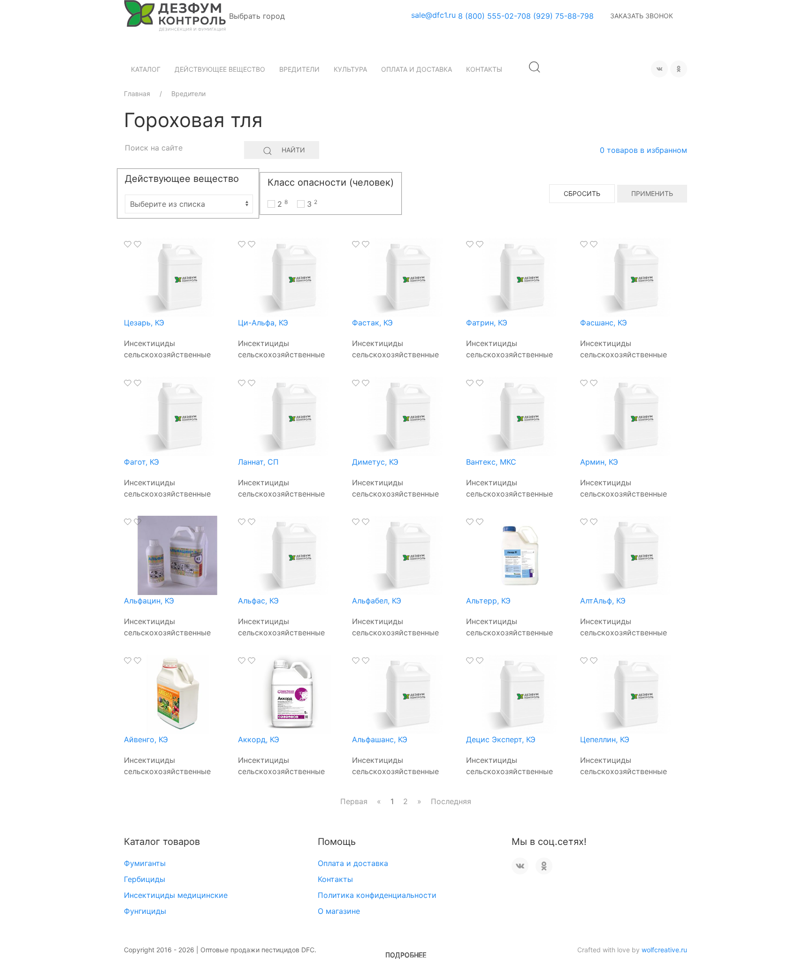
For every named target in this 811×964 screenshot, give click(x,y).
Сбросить (582, 193)
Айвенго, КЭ (146, 739)
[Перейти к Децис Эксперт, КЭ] (519, 693)
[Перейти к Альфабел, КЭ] (405, 554)
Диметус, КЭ (375, 462)
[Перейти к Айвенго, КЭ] (177, 693)
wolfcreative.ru (664, 950)
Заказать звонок (641, 16)
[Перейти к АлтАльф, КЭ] (633, 554)
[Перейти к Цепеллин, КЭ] (633, 693)
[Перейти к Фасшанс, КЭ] (633, 276)
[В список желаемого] (127, 244)
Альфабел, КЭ (376, 600)
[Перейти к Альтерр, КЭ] (519, 554)
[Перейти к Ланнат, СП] (291, 415)
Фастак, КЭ (372, 322)
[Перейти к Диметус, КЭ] (405, 415)
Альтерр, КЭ (488, 600)
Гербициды (144, 879)
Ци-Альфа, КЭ (263, 322)
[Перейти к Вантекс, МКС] (519, 415)
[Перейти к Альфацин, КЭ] (177, 554)
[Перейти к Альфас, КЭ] (291, 554)
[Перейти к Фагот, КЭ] (177, 415)
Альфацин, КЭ (149, 600)
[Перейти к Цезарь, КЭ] (177, 276)
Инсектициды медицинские (176, 895)
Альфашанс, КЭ (379, 739)
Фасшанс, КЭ (603, 322)
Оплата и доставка (416, 69)
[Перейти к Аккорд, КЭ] (291, 693)
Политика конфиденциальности (377, 895)
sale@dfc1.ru (433, 15)
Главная (137, 94)
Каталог (146, 69)
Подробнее (405, 955)
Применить (652, 193)
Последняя (451, 801)
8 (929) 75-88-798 (560, 16)
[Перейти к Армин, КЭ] (633, 415)
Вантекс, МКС (491, 462)
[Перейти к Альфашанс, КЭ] (405, 693)
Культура (350, 69)
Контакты (484, 69)
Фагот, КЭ (141, 462)
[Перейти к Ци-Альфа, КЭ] (291, 276)
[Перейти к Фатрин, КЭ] (519, 276)
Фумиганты (145, 863)
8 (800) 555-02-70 (492, 16)
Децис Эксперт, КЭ (501, 739)
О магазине (339, 911)
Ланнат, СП (258, 462)
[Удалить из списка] (137, 244)
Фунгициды (145, 911)
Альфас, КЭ (258, 600)
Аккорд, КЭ (258, 739)
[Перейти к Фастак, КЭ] (405, 276)
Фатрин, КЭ (486, 322)
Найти (293, 150)
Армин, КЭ (599, 462)
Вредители (299, 69)
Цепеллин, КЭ (604, 739)
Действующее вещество (220, 69)
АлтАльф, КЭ (603, 600)
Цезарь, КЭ (144, 322)
